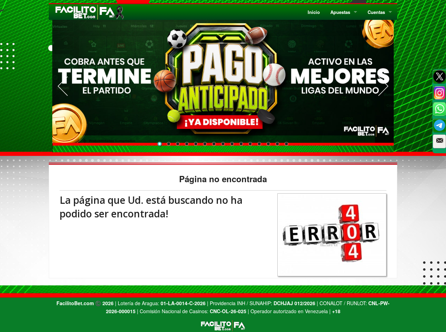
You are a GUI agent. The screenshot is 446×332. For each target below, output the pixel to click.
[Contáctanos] (439, 141)
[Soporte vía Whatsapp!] (439, 109)
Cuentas (376, 12)
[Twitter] (439, 77)
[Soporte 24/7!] (439, 125)
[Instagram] (439, 93)
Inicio (314, 12)
